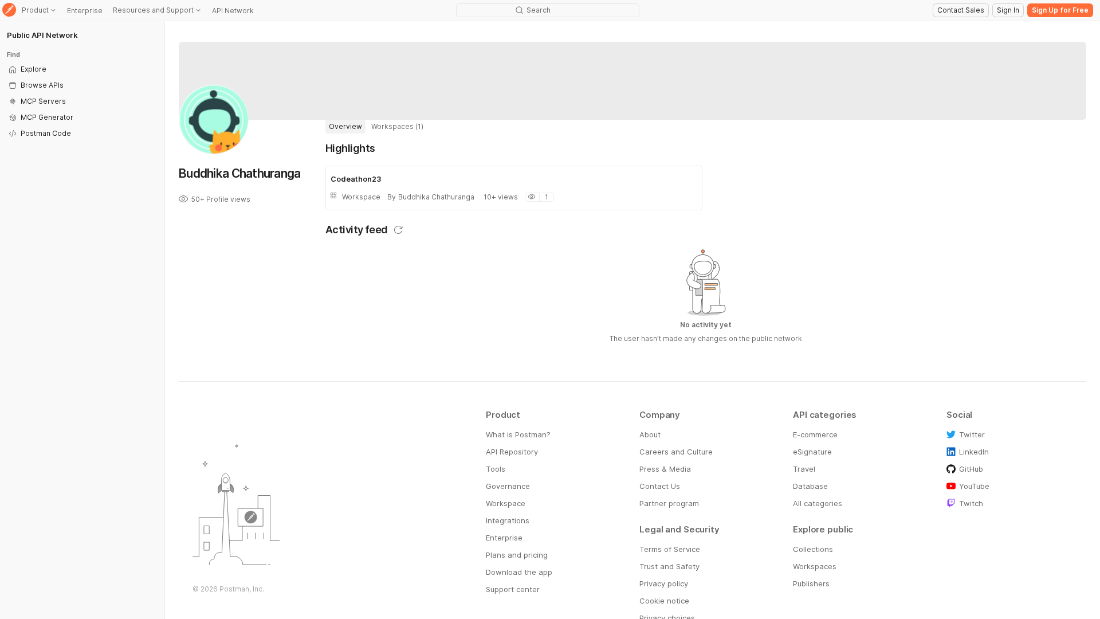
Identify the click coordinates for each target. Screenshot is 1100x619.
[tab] (345, 127)
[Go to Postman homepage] (9, 10)
